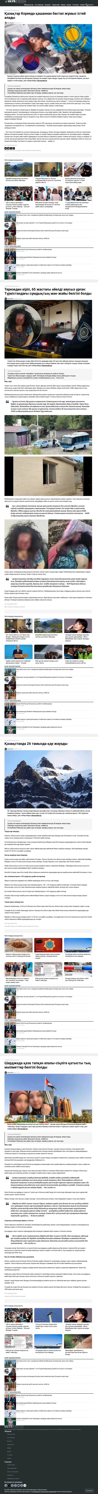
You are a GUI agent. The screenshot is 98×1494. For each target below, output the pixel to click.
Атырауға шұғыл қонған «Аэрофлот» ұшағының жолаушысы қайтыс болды (36, 373)
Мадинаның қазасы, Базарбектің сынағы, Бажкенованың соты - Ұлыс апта (36, 378)
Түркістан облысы (13, 607)
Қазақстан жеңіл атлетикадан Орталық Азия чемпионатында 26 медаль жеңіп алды (39, 89)
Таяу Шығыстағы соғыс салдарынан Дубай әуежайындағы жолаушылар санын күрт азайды (44, 215)
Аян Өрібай (10, 23)
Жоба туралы (11, 1465)
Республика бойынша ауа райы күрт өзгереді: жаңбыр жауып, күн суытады (36, 93)
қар (24, 926)
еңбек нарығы (36, 150)
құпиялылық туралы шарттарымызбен (44, 1491)
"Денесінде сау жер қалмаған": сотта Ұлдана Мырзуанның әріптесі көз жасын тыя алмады (44, 223)
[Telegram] (8, 148)
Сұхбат (82, 5)
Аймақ (63, 5)
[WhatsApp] (14, 148)
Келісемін (89, 1490)
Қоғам (69, 5)
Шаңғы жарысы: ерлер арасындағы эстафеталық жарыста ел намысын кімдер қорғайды (44, 265)
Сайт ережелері (11, 1468)
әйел (5, 607)
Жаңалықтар (28, 5)
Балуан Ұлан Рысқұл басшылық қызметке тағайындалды (34, 249)
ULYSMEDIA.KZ (8, 10)
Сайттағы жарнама (12, 1471)
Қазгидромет (30, 926)
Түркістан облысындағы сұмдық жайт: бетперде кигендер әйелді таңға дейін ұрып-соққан (42, 376)
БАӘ (13, 1296)
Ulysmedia (10, 298)
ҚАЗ (89, 5)
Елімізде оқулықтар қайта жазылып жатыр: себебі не (28, 91)
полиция (22, 607)
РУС (92, 5)
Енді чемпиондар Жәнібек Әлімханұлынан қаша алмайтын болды (36, 257)
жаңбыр (20, 926)
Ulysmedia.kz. (47, 366)
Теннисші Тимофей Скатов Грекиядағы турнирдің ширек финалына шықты (39, 273)
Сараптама (56, 5)
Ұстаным (75, 5)
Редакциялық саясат (13, 1478)
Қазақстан (7, 150)
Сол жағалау (39, 5)
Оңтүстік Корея (16, 150)
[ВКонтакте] (5, 148)
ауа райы (7, 926)
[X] (11, 148)
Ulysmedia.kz (42, 81)
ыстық (36, 926)
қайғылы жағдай (20, 1296)
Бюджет (48, 5)
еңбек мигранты (26, 150)
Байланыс (10, 1475)
